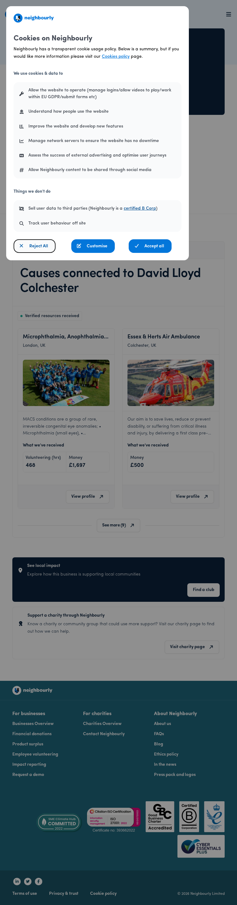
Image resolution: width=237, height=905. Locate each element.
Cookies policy (116, 56)
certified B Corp (140, 208)
